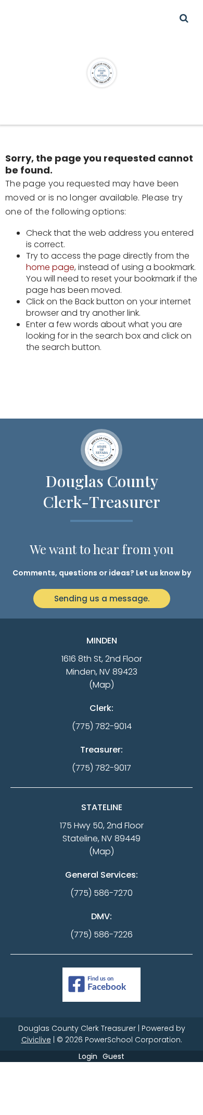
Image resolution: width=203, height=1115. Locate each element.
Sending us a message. (101, 598)
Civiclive (36, 1040)
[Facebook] (101, 985)
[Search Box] (184, 18)
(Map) (101, 685)
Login (88, 1056)
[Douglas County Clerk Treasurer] (101, 72)
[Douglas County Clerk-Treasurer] (101, 450)
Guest (113, 1056)
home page (50, 267)
